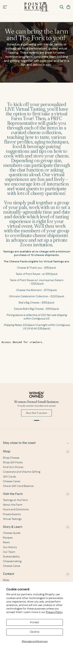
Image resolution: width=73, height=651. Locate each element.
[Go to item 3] (38, 420)
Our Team (9, 552)
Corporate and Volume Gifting (21, 472)
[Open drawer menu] (5, 7)
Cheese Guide (11, 533)
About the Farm (12, 505)
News (6, 542)
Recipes (7, 538)
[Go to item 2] (34, 420)
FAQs (6, 580)
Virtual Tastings (12, 519)
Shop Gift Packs (13, 462)
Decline (34, 632)
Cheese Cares (11, 481)
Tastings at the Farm (15, 500)
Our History (10, 547)
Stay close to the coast (19, 443)
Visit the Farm (13, 494)
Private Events (12, 514)
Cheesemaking (12, 561)
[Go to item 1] (32, 420)
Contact (8, 574)
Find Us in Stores (13, 467)
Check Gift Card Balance (18, 486)
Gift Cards (9, 477)
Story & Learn (12, 527)
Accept (34, 622)
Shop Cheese (11, 458)
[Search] (62, 7)
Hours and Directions (16, 509)
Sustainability (11, 557)
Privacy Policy (54, 612)
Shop (6, 451)
